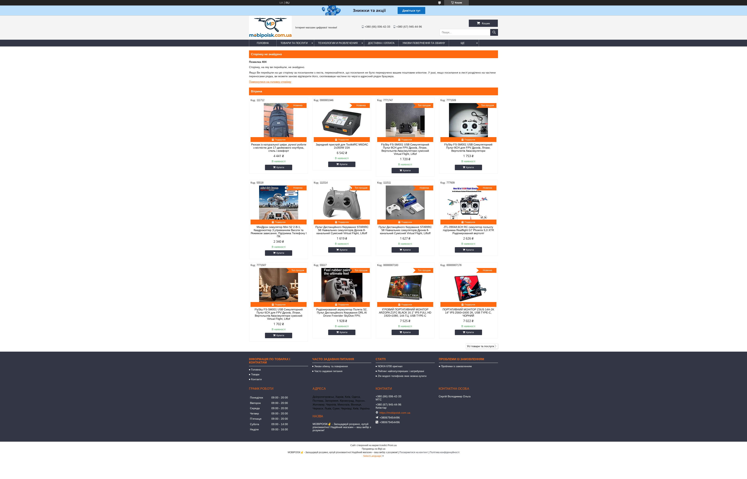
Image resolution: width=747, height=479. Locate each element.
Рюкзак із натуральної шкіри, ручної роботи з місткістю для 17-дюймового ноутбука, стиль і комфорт (278, 147)
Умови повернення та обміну (423, 43)
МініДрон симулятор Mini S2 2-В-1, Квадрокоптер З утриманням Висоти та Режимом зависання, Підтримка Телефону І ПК (279, 231)
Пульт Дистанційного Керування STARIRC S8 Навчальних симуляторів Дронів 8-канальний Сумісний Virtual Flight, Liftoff (341, 230)
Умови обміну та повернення (331, 366)
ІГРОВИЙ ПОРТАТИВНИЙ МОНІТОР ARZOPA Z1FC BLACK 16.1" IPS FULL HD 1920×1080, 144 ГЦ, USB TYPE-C (405, 312)
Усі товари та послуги (480, 346)
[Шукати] (494, 32)
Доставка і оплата (381, 43)
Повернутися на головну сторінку (270, 81)
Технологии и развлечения (338, 43)
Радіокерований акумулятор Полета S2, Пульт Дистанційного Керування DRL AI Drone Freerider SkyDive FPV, (341, 312)
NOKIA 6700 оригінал (390, 366)
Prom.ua (392, 445)
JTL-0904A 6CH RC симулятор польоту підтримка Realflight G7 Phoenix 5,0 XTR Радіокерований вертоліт (468, 230)
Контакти (256, 379)
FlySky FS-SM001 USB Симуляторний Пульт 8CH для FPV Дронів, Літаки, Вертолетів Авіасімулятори (468, 147)
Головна (263, 43)
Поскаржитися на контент (413, 452)
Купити (280, 167)
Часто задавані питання (328, 371)
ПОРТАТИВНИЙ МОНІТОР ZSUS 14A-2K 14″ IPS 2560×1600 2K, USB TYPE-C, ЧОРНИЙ (468, 312)
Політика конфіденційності (444, 452)
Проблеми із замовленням (456, 366)
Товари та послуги (294, 43)
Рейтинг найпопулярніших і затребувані (401, 371)
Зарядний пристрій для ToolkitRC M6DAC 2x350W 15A (342, 146)
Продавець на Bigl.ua (373, 448)
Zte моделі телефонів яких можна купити (402, 376)
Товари (255, 374)
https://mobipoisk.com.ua (395, 412)
